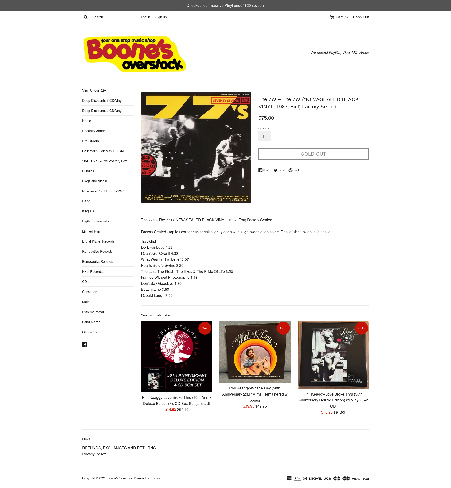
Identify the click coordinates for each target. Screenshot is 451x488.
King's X (88, 211)
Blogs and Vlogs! (94, 181)
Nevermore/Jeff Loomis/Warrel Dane (104, 196)
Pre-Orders (90, 140)
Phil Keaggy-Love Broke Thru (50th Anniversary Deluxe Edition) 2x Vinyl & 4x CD (333, 400)
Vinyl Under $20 (94, 90)
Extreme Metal (93, 311)
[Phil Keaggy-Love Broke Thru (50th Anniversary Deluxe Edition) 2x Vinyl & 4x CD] (333, 355)
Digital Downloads (95, 221)
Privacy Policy (94, 454)
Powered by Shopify (147, 478)
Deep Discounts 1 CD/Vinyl (102, 100)
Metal (86, 301)
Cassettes (89, 291)
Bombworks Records (97, 261)
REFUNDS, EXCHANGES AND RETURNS (119, 447)
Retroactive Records (97, 251)
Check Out (361, 16)
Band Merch (91, 322)
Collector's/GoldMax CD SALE (104, 151)
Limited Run (91, 231)
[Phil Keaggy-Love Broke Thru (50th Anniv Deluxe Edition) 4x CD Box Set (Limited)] (176, 356)
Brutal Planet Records (98, 241)
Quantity (264, 128)
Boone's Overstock (119, 478)
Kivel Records (92, 271)
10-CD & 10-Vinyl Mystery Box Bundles (104, 166)
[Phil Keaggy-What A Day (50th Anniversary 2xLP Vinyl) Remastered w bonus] (254, 352)
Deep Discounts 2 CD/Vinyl (102, 110)
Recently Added (94, 130)
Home (86, 120)
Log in (145, 16)
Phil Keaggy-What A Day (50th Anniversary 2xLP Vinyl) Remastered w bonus (255, 394)
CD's (85, 281)
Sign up (161, 16)
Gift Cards (89, 332)
